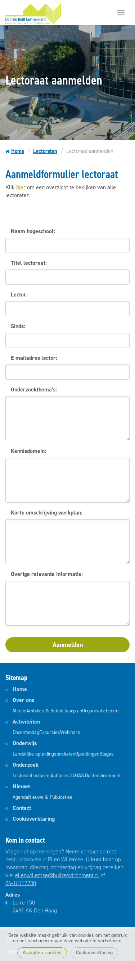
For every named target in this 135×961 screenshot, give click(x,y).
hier (21, 187)
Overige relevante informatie (46, 574)
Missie (19, 710)
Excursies (49, 732)
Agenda (20, 797)
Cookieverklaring (94, 952)
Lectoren (22, 775)
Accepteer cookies (42, 952)
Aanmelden (68, 644)
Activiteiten (26, 721)
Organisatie (94, 710)
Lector (18, 294)
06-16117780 (20, 883)
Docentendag (26, 732)
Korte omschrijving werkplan (46, 512)
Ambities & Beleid (44, 710)
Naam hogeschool (32, 231)
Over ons (23, 700)
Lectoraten (45, 151)
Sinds (17, 326)
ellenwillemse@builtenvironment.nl (57, 875)
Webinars (70, 732)
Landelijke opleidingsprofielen (44, 754)
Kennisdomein (28, 451)
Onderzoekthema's (33, 389)
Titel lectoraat (28, 263)
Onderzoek (26, 765)
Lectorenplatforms (50, 775)
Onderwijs (25, 743)
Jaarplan (72, 710)
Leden (112, 710)
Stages (106, 754)
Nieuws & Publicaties (50, 797)
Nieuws (21, 786)
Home (17, 151)
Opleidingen (87, 754)
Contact (22, 808)
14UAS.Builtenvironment (95, 775)
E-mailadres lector (33, 358)
